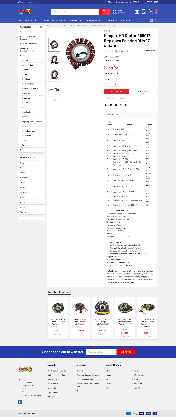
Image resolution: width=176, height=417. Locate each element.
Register (121, 13)
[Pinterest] (126, 105)
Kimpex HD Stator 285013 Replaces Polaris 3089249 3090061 (147, 322)
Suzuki (23, 182)
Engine (25, 103)
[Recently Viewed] (145, 12)
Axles (24, 74)
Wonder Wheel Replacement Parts (28, 49)
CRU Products (93, 21)
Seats (24, 126)
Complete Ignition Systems (27, 37)
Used (22, 150)
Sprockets (26, 136)
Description (112, 115)
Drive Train (26, 93)
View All (23, 212)
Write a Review (150, 50)
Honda (22, 168)
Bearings (26, 79)
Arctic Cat (24, 202)
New (22, 55)
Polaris (23, 187)
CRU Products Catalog (28, 21)
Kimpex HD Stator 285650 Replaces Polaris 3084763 (58, 321)
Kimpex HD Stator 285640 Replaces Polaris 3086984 (102, 321)
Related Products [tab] (59, 292)
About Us (110, 21)
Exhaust (25, 107)
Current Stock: (112, 73)
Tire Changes (127, 21)
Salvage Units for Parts (55, 21)
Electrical (26, 98)
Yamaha (23, 172)
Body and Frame (29, 84)
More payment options (116, 98)
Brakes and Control (30, 88)
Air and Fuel (27, 69)
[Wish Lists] (131, 12)
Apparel (23, 32)
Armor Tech (24, 207)
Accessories (27, 65)
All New (25, 60)
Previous (54, 35)
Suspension (27, 140)
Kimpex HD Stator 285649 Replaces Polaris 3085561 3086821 (125, 322)
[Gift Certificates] (138, 12)
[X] (156, 20)
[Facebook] (151, 20)
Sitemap (51, 396)
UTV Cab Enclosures (28, 43)
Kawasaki (24, 177)
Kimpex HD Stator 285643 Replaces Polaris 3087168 (80, 321)
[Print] (116, 105)
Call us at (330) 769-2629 (31, 395)
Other (22, 163)
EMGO (22, 197)
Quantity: (108, 79)
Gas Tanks (26, 112)
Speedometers (28, 131)
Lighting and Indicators (32, 121)
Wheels (25, 145)
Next (54, 100)
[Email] (111, 105)
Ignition (25, 117)
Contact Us (75, 21)
